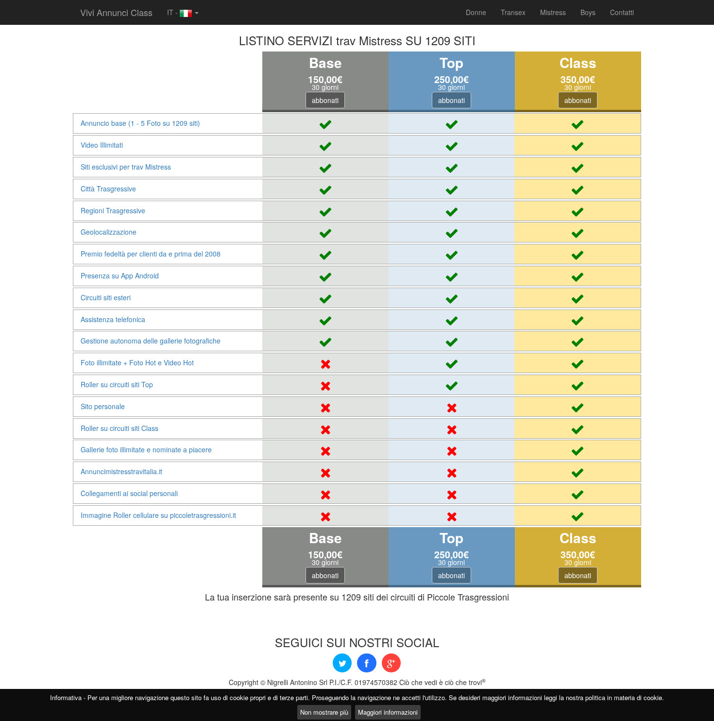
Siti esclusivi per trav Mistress (126, 167)
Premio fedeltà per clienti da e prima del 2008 (151, 253)
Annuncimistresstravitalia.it (121, 471)
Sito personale (103, 406)
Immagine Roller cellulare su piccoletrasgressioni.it (158, 515)
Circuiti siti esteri (106, 297)
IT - (173, 12)
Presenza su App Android (120, 275)
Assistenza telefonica (113, 319)
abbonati (325, 100)
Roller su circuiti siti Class (119, 428)
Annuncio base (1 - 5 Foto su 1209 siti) (140, 123)
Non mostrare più (324, 712)
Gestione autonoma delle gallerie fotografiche (151, 340)
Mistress (553, 12)
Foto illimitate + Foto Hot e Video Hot (137, 362)
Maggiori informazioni (388, 712)
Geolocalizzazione (108, 232)
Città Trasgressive (108, 188)
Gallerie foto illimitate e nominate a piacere (146, 449)
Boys (587, 12)
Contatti (622, 12)
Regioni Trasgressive (113, 210)
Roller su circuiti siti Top (117, 384)
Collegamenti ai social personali (129, 493)
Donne (476, 12)
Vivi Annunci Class (116, 12)
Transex (513, 12)
